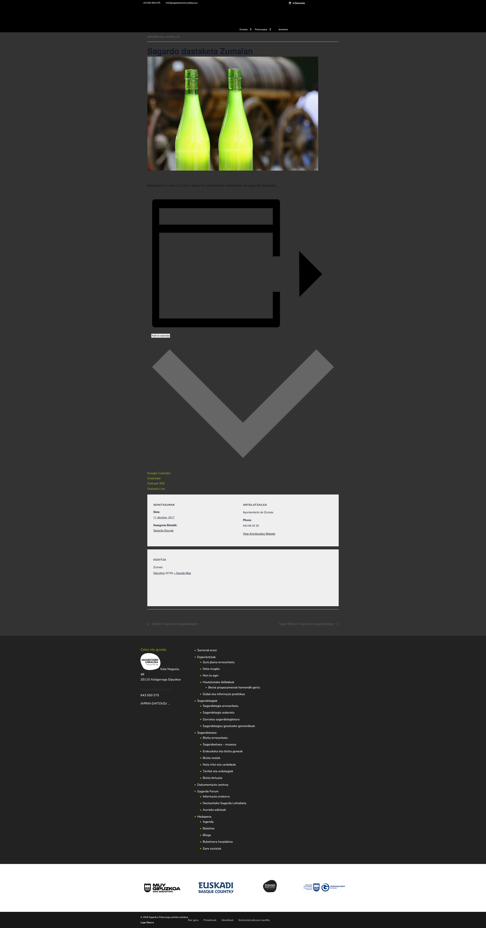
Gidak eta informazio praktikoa (224, 694)
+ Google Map (182, 573)
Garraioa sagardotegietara (221, 719)
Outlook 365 (156, 483)
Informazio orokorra (216, 796)
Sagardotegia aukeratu (218, 712)
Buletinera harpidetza (218, 842)
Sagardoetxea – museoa (219, 744)
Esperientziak (206, 657)
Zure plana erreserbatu (219, 662)
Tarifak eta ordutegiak (218, 771)
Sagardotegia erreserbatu (220, 706)
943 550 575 (149, 695)
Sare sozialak (212, 849)
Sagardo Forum (208, 791)
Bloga (207, 835)
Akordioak (227, 920)
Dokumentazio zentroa (212, 785)
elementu (283, 29)
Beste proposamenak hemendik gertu (234, 687)
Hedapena (204, 817)
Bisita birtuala (212, 778)
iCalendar (154, 478)
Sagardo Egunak (163, 530)
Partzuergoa (261, 29)
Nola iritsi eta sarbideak (219, 765)
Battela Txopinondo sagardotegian (174, 624)
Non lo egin (211, 675)
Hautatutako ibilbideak (218, 682)
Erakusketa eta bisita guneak (223, 751)
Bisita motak (211, 758)
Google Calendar (159, 473)
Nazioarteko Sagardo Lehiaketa (224, 803)
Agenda (208, 822)
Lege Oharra (147, 922)
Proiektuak (210, 920)
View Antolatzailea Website (259, 534)
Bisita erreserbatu (215, 738)
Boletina (209, 828)
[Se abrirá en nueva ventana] (170, 703)
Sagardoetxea (207, 733)
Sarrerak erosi (207, 650)
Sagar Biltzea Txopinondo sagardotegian (307, 624)
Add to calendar (160, 335)
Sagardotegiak (207, 701)
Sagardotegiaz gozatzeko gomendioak (229, 726)
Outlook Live (156, 489)
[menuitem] (245, 30)
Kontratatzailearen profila (254, 920)
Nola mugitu (211, 669)
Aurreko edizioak (214, 810)
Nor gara (193, 920)
